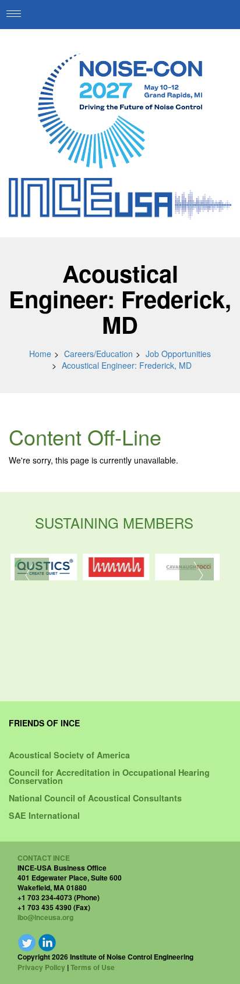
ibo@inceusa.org (45, 917)
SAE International (44, 815)
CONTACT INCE (43, 858)
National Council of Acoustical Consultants (95, 798)
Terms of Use (92, 967)
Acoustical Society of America (69, 755)
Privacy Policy (41, 967)
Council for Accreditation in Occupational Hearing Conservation (109, 776)
